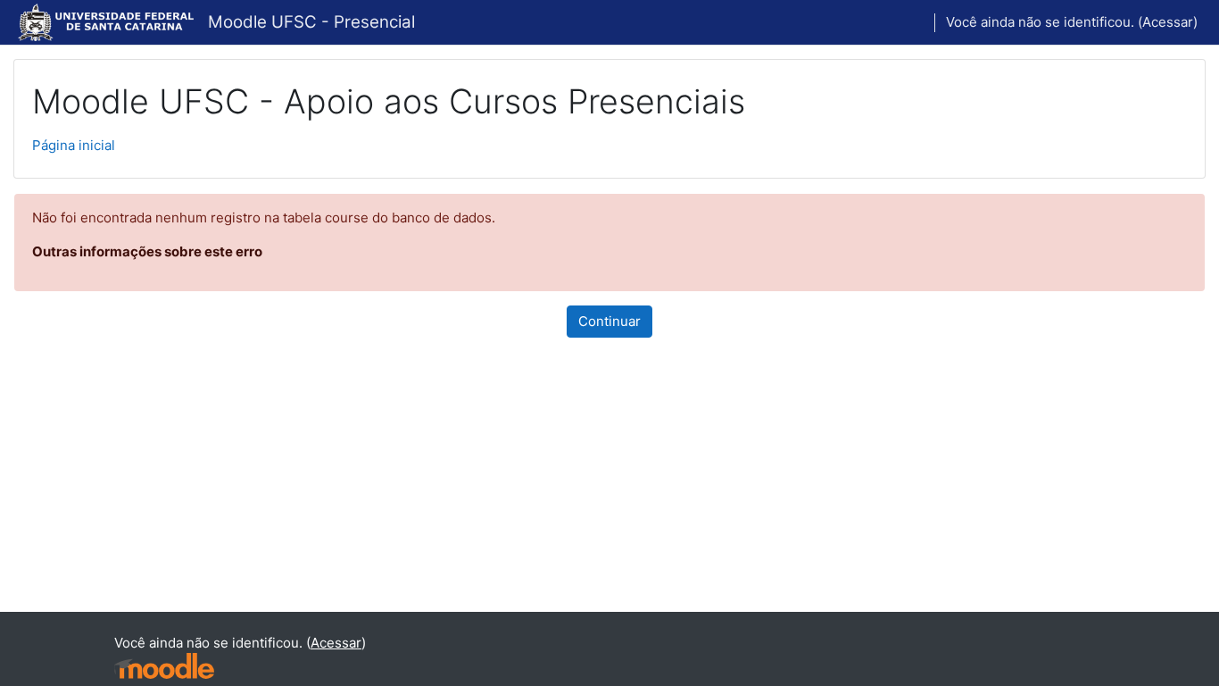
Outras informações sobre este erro (147, 251)
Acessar (1167, 21)
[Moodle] (164, 666)
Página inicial (73, 145)
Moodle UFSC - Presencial (311, 22)
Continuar (609, 321)
